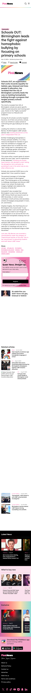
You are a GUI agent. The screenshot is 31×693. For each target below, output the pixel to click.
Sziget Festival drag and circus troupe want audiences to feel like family (11, 627)
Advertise (4, 672)
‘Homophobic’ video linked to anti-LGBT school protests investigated (20, 497)
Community (5, 29)
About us (4, 663)
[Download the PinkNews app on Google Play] (18, 648)
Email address (8, 272)
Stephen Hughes (5, 253)
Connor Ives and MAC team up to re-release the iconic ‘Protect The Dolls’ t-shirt (11, 592)
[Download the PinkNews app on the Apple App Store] (6, 648)
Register (15, 281)
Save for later (14, 62)
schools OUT (19, 251)
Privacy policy (6, 682)
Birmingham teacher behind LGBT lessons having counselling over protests (20, 508)
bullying (17, 249)
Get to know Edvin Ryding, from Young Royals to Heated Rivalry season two (11, 556)
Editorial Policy (6, 666)
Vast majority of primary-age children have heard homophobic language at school (20, 354)
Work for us (5, 675)
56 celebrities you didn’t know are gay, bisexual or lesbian (20, 293)
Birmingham (18, 248)
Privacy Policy (22, 285)
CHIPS (22, 249)
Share (4, 62)
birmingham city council (7, 249)
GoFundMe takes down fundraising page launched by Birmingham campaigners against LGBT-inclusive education (20, 366)
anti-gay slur (10, 248)
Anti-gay (3, 248)
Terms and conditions (8, 679)
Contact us (4, 669)
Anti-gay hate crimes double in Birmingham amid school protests (22, 376)
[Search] (26, 4)
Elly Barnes (4, 251)
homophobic (11, 251)
